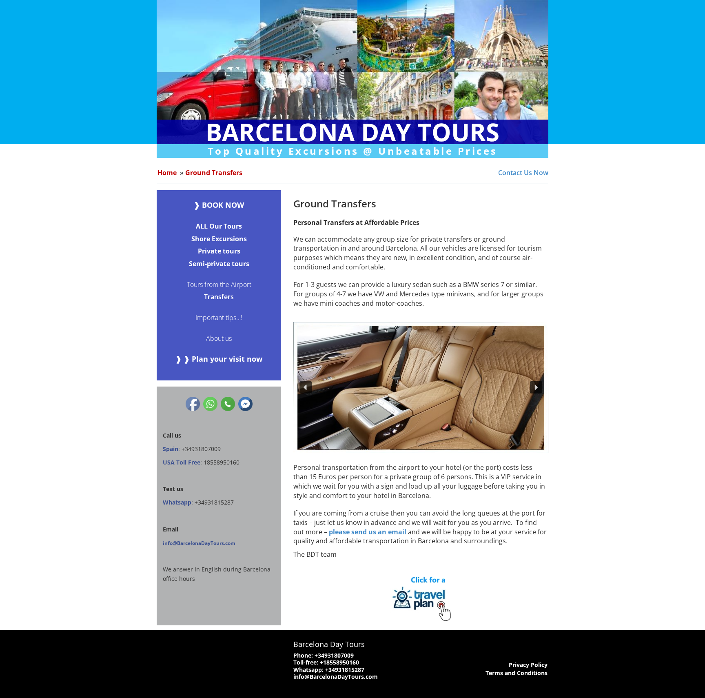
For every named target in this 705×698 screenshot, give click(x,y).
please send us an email (367, 531)
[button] (305, 387)
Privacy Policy (528, 665)
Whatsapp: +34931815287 (328, 670)
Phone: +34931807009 (323, 655)
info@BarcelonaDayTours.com (199, 543)
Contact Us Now (523, 172)
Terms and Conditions (517, 673)
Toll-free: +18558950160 (326, 662)
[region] (420, 387)
